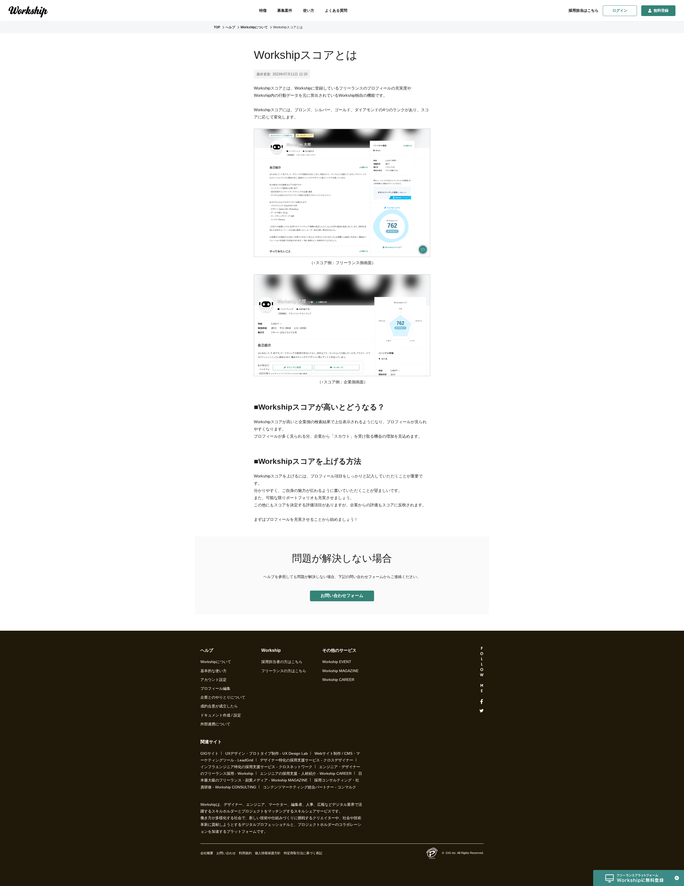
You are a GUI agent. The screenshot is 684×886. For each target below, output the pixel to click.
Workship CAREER (338, 679)
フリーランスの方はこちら (283, 671)
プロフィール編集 (215, 688)
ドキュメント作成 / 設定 (220, 715)
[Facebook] (481, 701)
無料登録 (661, 10)
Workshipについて (215, 662)
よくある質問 (336, 10)
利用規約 (245, 853)
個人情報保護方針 (268, 853)
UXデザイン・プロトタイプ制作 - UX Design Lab (266, 753)
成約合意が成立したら (219, 706)
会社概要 (206, 853)
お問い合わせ (226, 853)
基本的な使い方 (213, 671)
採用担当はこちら (583, 10)
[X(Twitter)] (482, 710)
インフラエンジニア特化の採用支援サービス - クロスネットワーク (256, 767)
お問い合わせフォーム (342, 595)
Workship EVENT (336, 662)
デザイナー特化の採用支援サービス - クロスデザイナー (306, 760)
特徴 (263, 10)
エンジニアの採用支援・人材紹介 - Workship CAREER (306, 773)
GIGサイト (209, 753)
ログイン (619, 10)
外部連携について (215, 724)
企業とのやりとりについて (222, 697)
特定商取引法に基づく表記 (303, 853)
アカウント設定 (213, 679)
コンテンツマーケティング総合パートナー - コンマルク (309, 787)
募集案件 (284, 10)
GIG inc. (451, 852)
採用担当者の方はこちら (281, 662)
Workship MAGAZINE (340, 671)
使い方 (308, 10)
